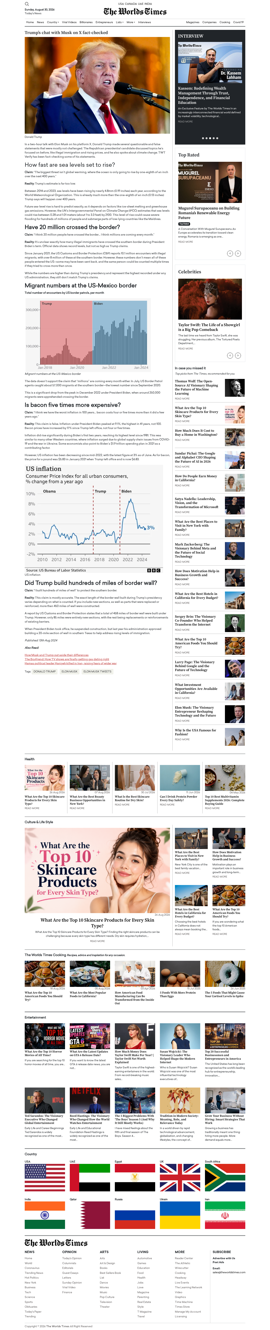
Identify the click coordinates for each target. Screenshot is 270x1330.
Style (140, 1307)
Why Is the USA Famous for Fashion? (195, 732)
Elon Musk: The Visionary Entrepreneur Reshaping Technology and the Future (195, 711)
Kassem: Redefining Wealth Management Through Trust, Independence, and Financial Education (204, 95)
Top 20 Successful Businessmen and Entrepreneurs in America (223, 1055)
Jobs (140, 1283)
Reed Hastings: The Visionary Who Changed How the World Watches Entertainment (90, 1119)
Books (103, 1268)
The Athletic (182, 1263)
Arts (102, 1258)
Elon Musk (69, 671)
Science (30, 1297)
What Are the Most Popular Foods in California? (88, 994)
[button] (203, 138)
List (102, 1278)
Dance (104, 1283)
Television (106, 1302)
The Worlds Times (57, 1326)
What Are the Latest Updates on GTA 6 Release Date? (89, 1053)
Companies (209, 22)
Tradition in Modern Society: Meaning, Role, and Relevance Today (179, 1119)
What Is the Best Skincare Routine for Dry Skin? (132, 798)
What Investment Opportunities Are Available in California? (196, 689)
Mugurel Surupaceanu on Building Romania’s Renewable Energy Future (209, 213)
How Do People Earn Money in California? (196, 478)
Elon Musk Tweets (97, 671)
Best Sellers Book (110, 1273)
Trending (30, 1316)
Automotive (144, 1258)
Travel (141, 1316)
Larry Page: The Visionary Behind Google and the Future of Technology (195, 666)
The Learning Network (188, 1287)
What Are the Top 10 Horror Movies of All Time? (43, 1053)
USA (121, 4)
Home (28, 1258)
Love (140, 1287)
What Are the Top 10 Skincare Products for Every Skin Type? (196, 412)
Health (141, 1278)
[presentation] (230, 254)
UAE (140, 4)
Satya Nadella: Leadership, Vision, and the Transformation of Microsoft (196, 503)
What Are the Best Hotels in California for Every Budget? (196, 596)
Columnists (69, 1263)
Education (143, 1268)
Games (141, 1263)
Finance (67, 1292)
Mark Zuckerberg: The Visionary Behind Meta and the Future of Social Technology (195, 550)
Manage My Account (188, 1312)
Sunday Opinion (72, 1283)
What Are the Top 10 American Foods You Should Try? (196, 643)
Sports (29, 1302)
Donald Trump (45, 671)
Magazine (143, 1292)
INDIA (148, 4)
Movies (104, 1287)
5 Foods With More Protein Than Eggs (178, 994)
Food (140, 1273)
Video (178, 1292)
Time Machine (184, 1302)
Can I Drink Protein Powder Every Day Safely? (178, 798)
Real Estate (144, 1302)
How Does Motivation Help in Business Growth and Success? (197, 575)
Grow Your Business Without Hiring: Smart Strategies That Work (225, 1119)
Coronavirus (32, 1268)
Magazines (192, 22)
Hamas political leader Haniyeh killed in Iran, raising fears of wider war (71, 663)
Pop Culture (107, 1297)
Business (30, 1287)
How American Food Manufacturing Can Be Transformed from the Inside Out (134, 998)
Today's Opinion (72, 1258)
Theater (105, 1307)
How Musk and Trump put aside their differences (57, 655)
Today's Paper (33, 1312)
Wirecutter (181, 1268)
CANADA (131, 4)
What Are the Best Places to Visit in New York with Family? (196, 526)
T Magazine (144, 1312)
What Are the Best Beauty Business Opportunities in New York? (87, 800)
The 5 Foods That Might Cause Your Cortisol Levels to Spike (225, 994)
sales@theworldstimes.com (229, 1272)
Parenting (143, 1297)
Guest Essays (70, 1273)
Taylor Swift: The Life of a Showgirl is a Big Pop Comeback (209, 327)
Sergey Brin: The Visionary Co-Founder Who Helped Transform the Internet (195, 620)
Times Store (182, 1307)
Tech (28, 1292)
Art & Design (107, 1263)
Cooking (225, 22)
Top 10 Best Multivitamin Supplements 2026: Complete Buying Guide (225, 800)
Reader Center (184, 1258)
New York (30, 1283)
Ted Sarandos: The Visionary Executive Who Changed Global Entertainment (44, 1119)
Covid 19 (238, 22)
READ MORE (185, 122)
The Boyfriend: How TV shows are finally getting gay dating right (67, 659)
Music (103, 1292)
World (28, 1263)
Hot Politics (32, 1278)
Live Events (182, 1283)
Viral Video (69, 1287)
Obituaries (31, 1307)
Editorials (67, 1268)
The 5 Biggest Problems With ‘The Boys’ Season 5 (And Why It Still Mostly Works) (135, 1119)
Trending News (34, 1273)
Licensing (181, 1316)
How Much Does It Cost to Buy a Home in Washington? (196, 433)
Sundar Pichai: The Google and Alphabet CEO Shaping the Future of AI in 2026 (195, 457)
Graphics (180, 1297)
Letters (66, 1278)
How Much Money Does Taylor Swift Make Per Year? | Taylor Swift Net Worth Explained (134, 1057)
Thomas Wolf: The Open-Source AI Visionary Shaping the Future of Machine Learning (196, 387)
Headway (180, 1278)
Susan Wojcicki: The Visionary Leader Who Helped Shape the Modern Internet (177, 1057)
